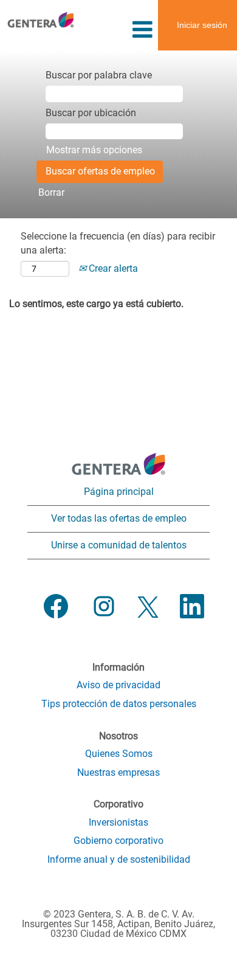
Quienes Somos (119, 753)
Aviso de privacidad (118, 685)
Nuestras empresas (118, 772)
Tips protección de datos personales (118, 704)
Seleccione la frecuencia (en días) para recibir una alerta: (118, 243)
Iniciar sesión (202, 25)
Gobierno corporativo (118, 840)
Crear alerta (112, 268)
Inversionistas (118, 822)
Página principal (119, 491)
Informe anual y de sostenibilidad (118, 859)
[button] (118, 29)
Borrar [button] (51, 192)
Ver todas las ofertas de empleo (119, 518)
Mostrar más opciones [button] (94, 150)
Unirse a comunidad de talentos (119, 545)
